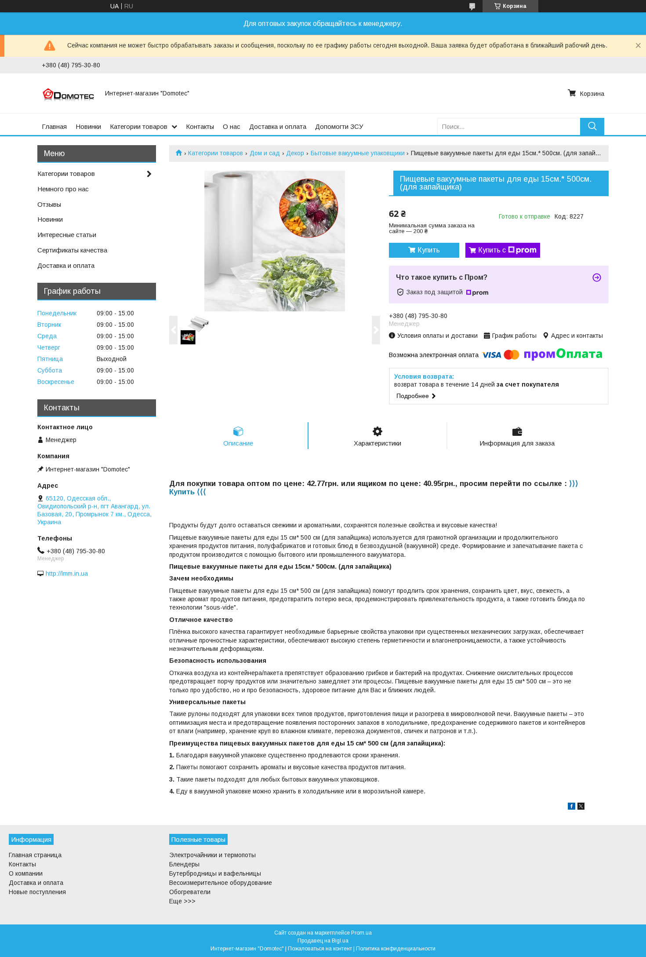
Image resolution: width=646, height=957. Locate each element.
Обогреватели (189, 891)
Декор (295, 153)
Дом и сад (265, 153)
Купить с (492, 250)
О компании (26, 873)
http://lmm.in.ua (67, 573)
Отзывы (49, 204)
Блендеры (184, 864)
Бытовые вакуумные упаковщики (358, 153)
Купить (428, 250)
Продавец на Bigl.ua (323, 941)
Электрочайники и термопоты (212, 854)
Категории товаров (138, 126)
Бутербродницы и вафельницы (215, 873)
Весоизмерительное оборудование (220, 882)
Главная (54, 126)
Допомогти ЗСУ (339, 126)
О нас (231, 126)
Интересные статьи (66, 234)
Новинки (88, 126)
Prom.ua (361, 933)
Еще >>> (182, 901)
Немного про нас (63, 189)
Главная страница (35, 854)
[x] (580, 807)
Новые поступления (37, 891)
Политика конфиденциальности (396, 949)
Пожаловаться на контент (320, 949)
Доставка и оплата (277, 126)
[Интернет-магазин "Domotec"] (68, 93)
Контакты (200, 126)
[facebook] (571, 807)
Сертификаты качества (72, 250)
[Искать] (592, 126)
